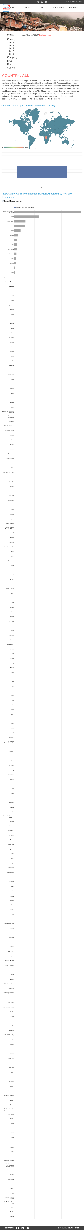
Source (11, 67)
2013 (11, 45)
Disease (11, 64)
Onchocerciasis (45, 35)
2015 (11, 48)
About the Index (37, 99)
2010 (11, 42)
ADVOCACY (58, 8)
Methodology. (54, 99)
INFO (43, 8)
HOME (12, 8)
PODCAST (73, 8)
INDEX (28, 8)
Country (11, 39)
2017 (11, 51)
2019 (11, 54)
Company (12, 57)
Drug (9, 60)
